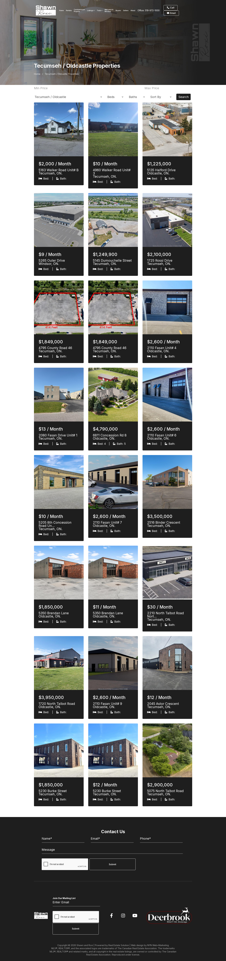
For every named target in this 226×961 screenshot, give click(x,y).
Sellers (125, 10)
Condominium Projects (79, 10)
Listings (90, 10)
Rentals (69, 10)
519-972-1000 (152, 10)
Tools (99, 10)
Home (61, 10)
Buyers (118, 10)
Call (171, 7)
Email (172, 13)
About (133, 10)
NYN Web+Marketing (158, 945)
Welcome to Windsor (109, 10)
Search (183, 97)
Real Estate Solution (118, 945)
